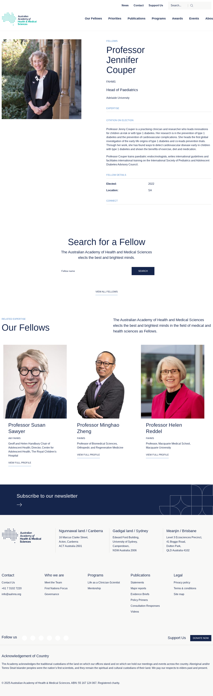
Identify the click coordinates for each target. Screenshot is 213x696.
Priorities (114, 18)
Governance (52, 594)
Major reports (138, 588)
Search (143, 271)
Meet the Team (53, 582)
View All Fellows (107, 291)
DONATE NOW (201, 638)
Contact (139, 5)
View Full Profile (19, 462)
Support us (156, 5)
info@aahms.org (11, 594)
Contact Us (8, 582)
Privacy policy (182, 582)
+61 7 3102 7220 (12, 588)
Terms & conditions (185, 588)
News (125, 5)
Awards (177, 18)
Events (194, 18)
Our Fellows (93, 18)
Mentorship (94, 588)
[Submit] (199, 5)
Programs (159, 18)
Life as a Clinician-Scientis (103, 582)
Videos (135, 611)
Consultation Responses (145, 605)
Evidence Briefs (140, 594)
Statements (137, 582)
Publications (136, 18)
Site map (179, 594)
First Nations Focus (56, 588)
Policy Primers (139, 600)
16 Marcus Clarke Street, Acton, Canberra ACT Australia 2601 (73, 541)
